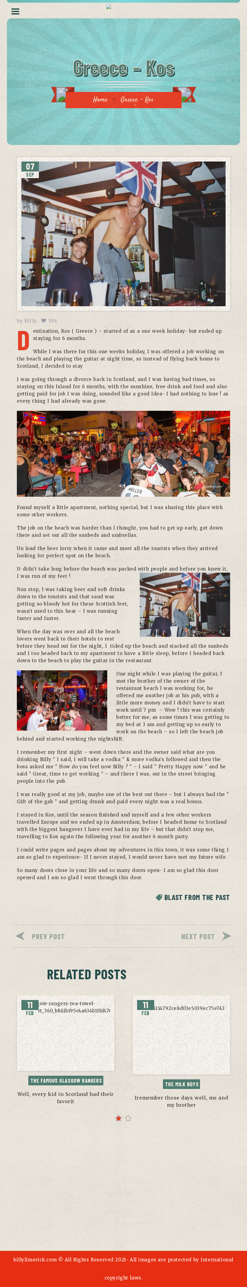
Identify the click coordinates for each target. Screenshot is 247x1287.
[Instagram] (132, 1226)
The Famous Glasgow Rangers (66, 1080)
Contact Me (178, 1206)
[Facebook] (98, 1226)
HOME (61, 1206)
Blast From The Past (197, 897)
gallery (145, 1206)
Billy (30, 320)
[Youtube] (115, 1226)
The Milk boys (182, 1084)
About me (87, 1206)
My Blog (116, 1206)
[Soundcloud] (149, 1226)
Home (100, 100)
